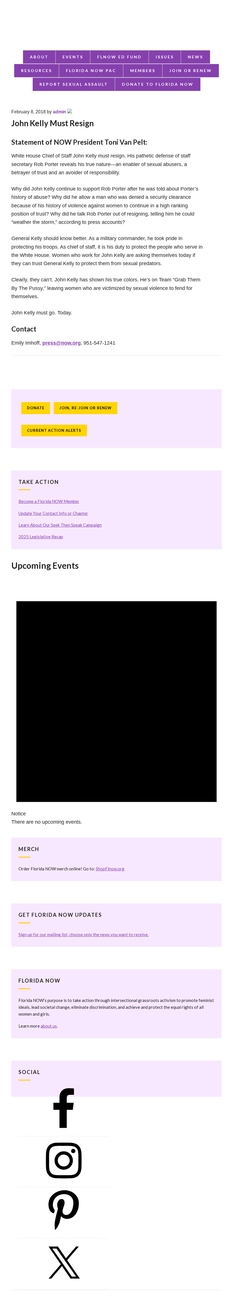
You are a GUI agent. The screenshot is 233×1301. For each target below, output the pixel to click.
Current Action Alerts (54, 430)
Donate (35, 408)
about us (49, 1025)
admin (59, 111)
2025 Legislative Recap (40, 536)
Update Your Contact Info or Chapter (53, 513)
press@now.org (61, 343)
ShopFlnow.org (110, 868)
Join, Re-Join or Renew (85, 408)
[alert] (116, 701)
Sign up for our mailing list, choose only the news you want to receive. (83, 934)
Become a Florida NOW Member (48, 501)
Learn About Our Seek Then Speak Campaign (60, 524)
